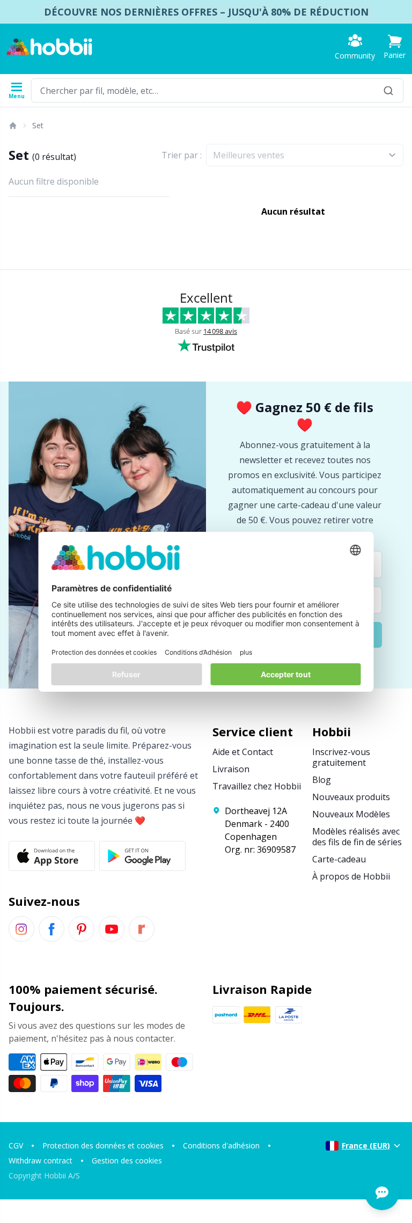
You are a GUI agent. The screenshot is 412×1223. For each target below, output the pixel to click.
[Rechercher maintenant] (388, 90)
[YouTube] (111, 929)
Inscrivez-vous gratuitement (341, 757)
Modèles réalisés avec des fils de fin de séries (357, 836)
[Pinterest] (81, 929)
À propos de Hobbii (351, 876)
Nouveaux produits (351, 797)
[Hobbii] (49, 46)
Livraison (230, 769)
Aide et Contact (242, 752)
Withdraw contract (40, 1160)
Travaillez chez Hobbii (256, 786)
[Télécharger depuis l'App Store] (52, 856)
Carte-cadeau (339, 859)
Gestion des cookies (127, 1160)
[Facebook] (51, 929)
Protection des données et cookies (103, 1145)
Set (37, 125)
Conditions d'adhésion (221, 1145)
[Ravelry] (141, 929)
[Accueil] (12, 125)
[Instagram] (21, 929)
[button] (395, 47)
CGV (16, 1145)
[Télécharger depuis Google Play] (142, 856)
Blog (321, 780)
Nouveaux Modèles (351, 814)
